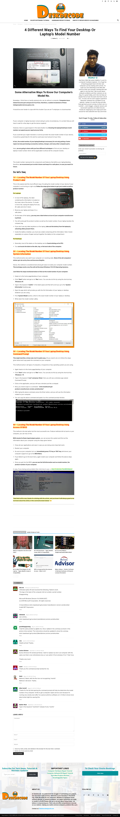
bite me (21, 587)
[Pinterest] (108, 1)
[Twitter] (114, 1)
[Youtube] (117, 1)
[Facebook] (102, 1)
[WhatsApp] (65, 42)
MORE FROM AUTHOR (33, 532)
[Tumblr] (111, 1)
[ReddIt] (69, 42)
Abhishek (22, 614)
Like (105, 123)
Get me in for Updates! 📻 (87, 157)
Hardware (20, 24)
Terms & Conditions (95, 815)
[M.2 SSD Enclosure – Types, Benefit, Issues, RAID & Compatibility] (43, 542)
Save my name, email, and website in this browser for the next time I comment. (37, 748)
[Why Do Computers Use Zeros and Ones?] (22, 542)
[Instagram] (105, 1)
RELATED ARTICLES (19, 532)
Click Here (100, 773)
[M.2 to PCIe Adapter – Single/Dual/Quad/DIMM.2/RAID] (64, 542)
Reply (20, 609)
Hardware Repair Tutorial (61, 20)
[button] (118, 20)
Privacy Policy (78, 815)
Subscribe (103, 138)
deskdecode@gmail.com (46, 808)
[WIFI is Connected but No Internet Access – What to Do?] (43, 561)
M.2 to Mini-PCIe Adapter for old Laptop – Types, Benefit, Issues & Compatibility (22, 571)
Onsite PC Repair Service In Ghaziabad (85, 20)
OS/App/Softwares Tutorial (39, 20)
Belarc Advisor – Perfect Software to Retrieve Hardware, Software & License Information (64, 571)
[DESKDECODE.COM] (60, 10)
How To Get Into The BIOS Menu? (62, 469)
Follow (104, 127)
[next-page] (17, 576)
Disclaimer (86, 815)
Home (26, 20)
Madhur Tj (54, 38)
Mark (20, 676)
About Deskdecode (106, 815)
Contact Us (115, 815)
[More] (77, 42)
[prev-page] (14, 576)
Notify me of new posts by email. (24, 751)
